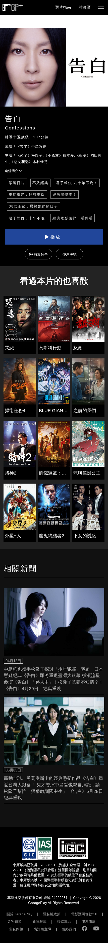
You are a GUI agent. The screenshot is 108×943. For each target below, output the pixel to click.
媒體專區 (64, 922)
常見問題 (16, 929)
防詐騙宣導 (42, 929)
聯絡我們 (69, 929)
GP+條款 (15, 922)
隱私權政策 (52, 914)
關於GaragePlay (19, 914)
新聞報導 (39, 922)
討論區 (85, 7)
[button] (101, 7)
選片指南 (63, 7)
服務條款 (89, 922)
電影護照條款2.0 (84, 914)
